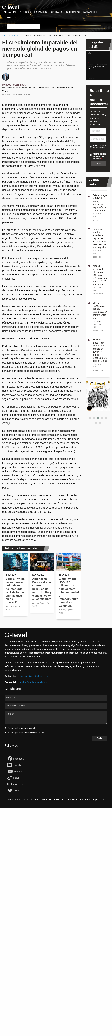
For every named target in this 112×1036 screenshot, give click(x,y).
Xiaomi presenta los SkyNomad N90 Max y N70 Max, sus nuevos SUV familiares (100, 275)
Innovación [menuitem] (40, 12)
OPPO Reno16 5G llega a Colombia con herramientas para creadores (100, 312)
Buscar (10, 22)
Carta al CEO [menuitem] (90, 12)
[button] (90, 418)
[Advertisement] (56, 841)
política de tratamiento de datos (99, 156)
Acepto (99, 146)
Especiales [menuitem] (56, 12)
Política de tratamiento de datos (68, 799)
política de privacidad (99, 146)
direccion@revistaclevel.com (32, 682)
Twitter (16, 790)
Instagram (18, 784)
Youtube (18, 771)
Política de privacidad (95, 799)
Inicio (4, 36)
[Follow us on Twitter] (10, 790)
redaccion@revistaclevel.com (33, 676)
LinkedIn (17, 765)
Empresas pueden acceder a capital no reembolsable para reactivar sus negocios (100, 238)
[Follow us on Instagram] (10, 784)
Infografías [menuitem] (73, 12)
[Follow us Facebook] (10, 758)
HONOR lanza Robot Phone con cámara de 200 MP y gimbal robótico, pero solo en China (100, 350)
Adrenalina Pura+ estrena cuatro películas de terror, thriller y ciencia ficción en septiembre (42, 589)
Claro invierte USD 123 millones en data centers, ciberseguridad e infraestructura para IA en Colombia (69, 592)
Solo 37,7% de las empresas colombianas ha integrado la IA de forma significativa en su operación (15, 590)
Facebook (18, 759)
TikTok (16, 778)
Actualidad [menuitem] (10, 12)
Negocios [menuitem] (25, 12)
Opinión (15, 36)
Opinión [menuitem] (8, 17)
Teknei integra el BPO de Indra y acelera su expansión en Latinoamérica (100, 203)
